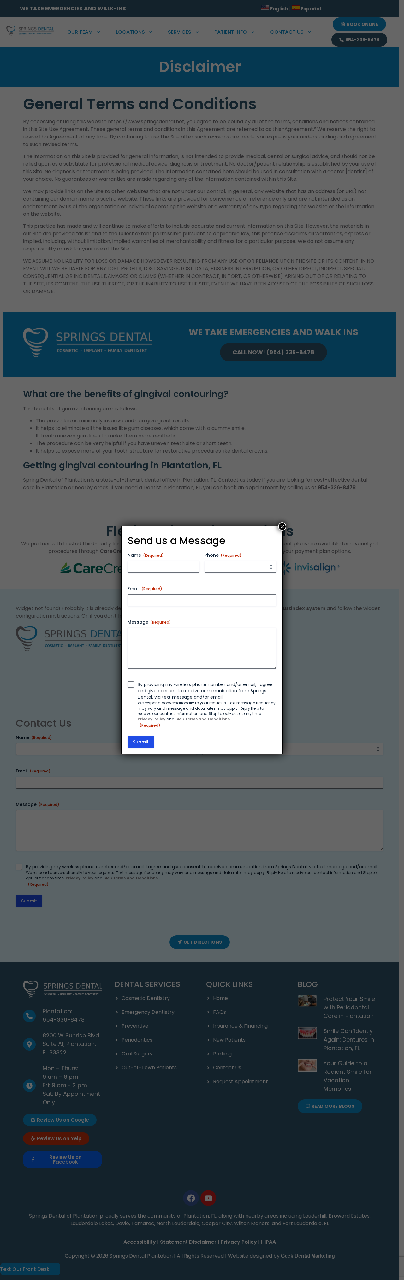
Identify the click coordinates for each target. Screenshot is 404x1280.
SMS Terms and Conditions (202, 719)
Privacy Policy (151, 719)
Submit (141, 742)
